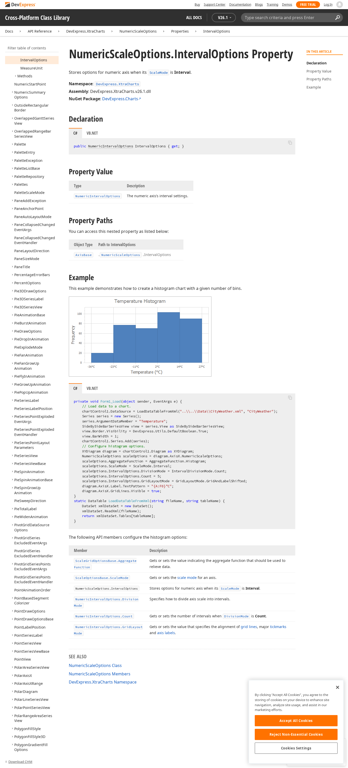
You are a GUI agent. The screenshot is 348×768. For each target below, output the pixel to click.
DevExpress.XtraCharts (85, 31)
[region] (296, 722)
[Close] (337, 687)
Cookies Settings (296, 748)
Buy (197, 4)
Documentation (240, 4)
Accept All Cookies (296, 720)
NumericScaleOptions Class (95, 665)
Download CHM (20, 761)
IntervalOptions (216, 31)
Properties (180, 31)
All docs (194, 17)
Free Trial (308, 4)
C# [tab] (75, 133)
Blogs (259, 4)
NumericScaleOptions (138, 31)
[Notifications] (339, 4)
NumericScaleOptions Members (99, 674)
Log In (328, 4)
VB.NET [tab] (92, 133)
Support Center (214, 4)
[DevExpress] (20, 5)
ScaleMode (158, 72)
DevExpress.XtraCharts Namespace (103, 682)
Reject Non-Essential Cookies (296, 734)
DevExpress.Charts (120, 99)
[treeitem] (33, 60)
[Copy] (289, 142)
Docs (9, 31)
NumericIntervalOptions (110, 146)
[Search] (337, 17)
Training (272, 4)
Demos (287, 4)
